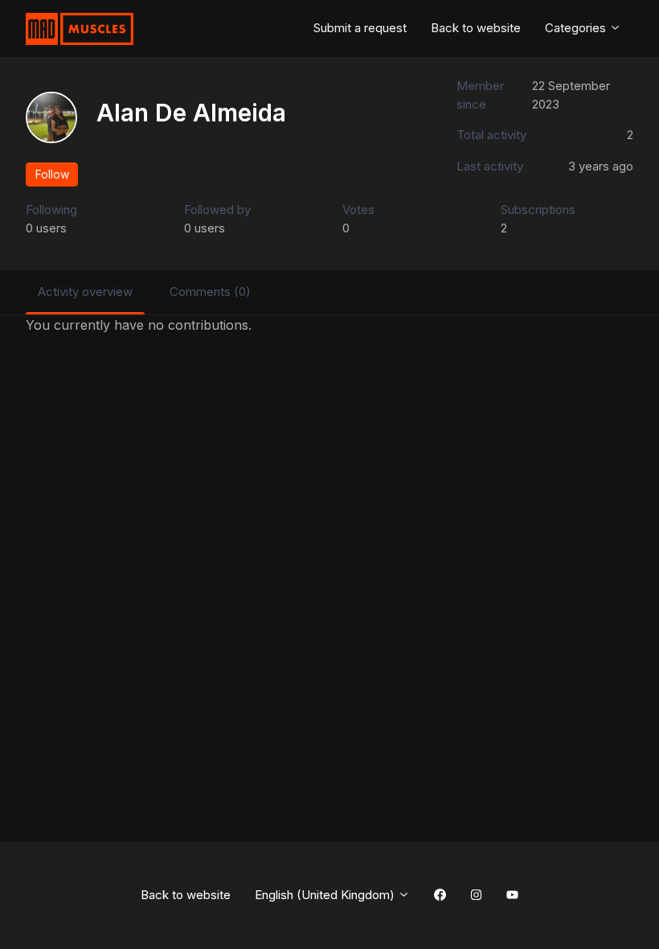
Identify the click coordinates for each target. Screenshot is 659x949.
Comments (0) (210, 291)
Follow (52, 174)
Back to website (476, 27)
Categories (577, 27)
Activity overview (85, 291)
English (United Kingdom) (326, 894)
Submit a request (360, 27)
